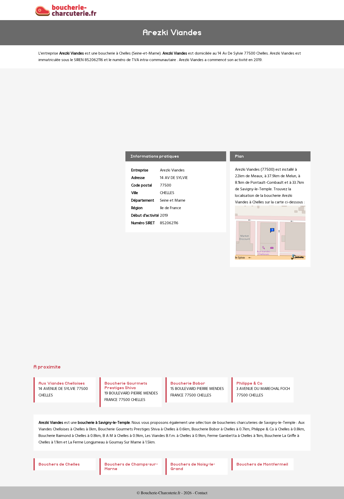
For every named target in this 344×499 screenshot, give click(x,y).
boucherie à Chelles (114, 53)
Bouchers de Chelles (59, 464)
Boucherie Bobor (187, 383)
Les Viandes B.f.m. (160, 436)
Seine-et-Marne (146, 53)
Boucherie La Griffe (280, 436)
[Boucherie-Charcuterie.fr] (65, 10)
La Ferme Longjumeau (86, 442)
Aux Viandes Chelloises (62, 383)
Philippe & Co (249, 383)
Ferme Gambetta (222, 436)
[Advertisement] (172, 106)
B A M (108, 436)
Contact (201, 492)
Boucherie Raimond (55, 436)
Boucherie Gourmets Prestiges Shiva (129, 429)
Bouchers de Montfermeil (262, 464)
